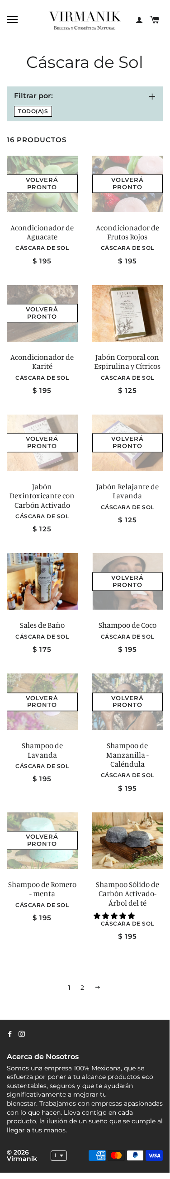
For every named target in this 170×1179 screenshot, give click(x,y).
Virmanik (22, 1159)
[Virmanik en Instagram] (22, 1034)
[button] (115, 916)
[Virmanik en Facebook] (10, 1034)
